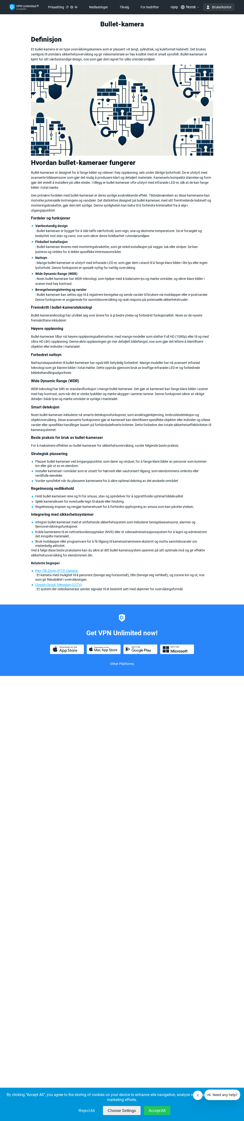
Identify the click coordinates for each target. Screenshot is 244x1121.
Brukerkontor (222, 7)
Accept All (157, 1111)
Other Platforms (122, 664)
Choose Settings (122, 1111)
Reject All (87, 1111)
